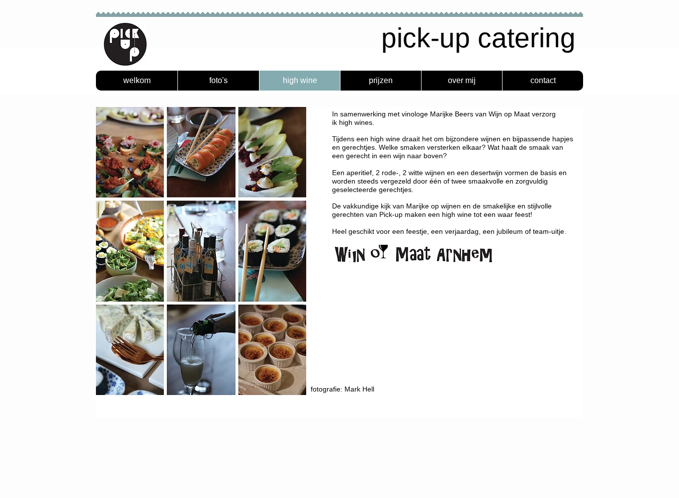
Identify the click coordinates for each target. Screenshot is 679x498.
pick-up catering (478, 37)
